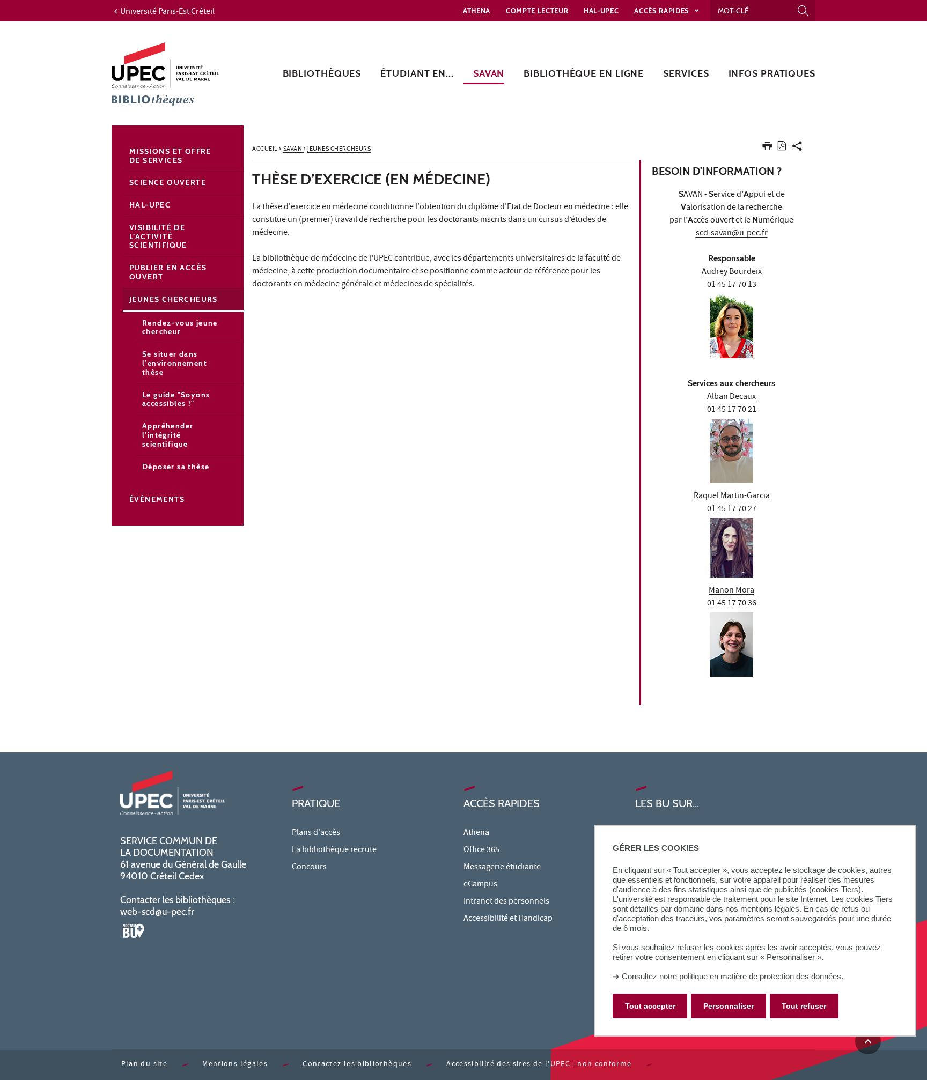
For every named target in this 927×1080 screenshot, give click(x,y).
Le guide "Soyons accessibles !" (176, 399)
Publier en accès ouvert (168, 272)
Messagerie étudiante (502, 867)
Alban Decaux (731, 397)
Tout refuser (804, 1006)
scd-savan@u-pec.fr (732, 233)
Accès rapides (662, 10)
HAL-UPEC (601, 10)
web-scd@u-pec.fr (157, 912)
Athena (476, 10)
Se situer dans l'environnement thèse (174, 363)
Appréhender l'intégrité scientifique (167, 435)
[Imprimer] (767, 148)
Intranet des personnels (506, 902)
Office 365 (481, 850)
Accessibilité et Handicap (508, 919)
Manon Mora (731, 591)
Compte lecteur (537, 10)
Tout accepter (650, 1006)
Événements (157, 499)
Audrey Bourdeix (732, 272)
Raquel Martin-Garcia (732, 496)
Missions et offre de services (170, 155)
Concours (309, 867)
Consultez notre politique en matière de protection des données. (732, 976)
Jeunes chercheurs (173, 299)
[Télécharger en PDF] (782, 147)
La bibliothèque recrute (334, 850)
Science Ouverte (167, 182)
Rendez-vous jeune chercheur (180, 327)
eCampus (480, 884)
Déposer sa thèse (175, 466)
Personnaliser (728, 1006)
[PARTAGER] (797, 148)
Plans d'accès (316, 833)
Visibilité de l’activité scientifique (158, 236)
